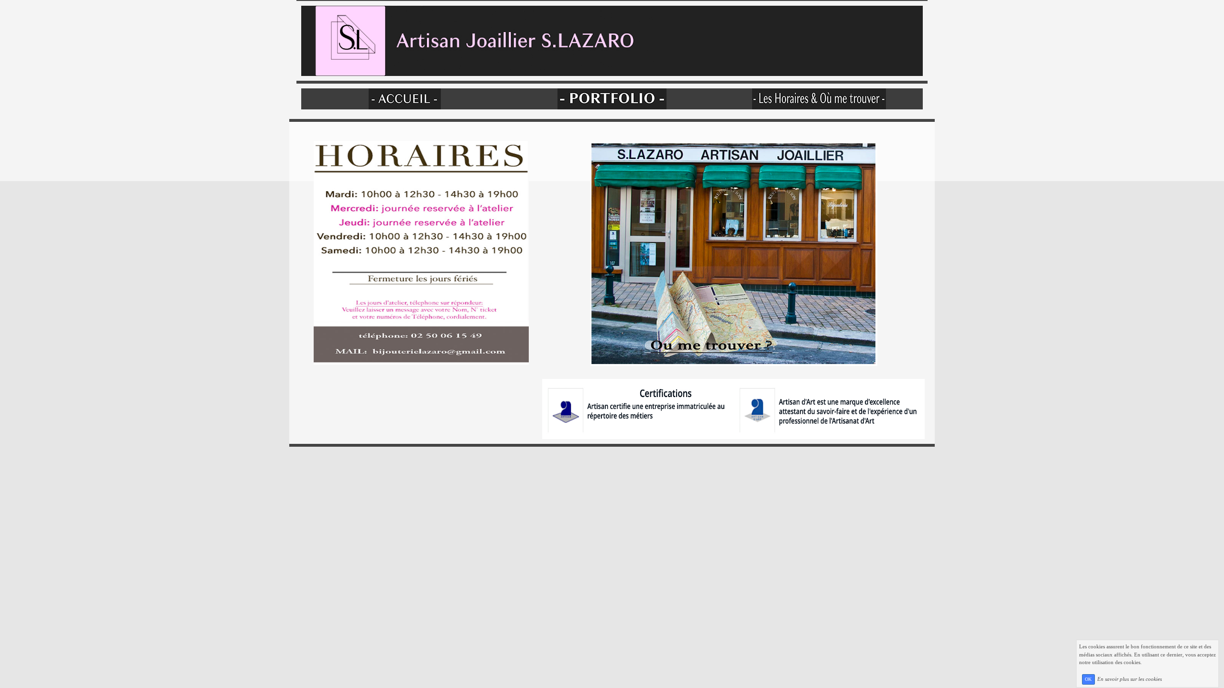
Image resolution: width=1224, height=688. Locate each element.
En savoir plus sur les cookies (1129, 679)
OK (1088, 679)
